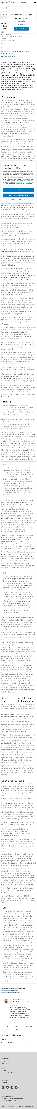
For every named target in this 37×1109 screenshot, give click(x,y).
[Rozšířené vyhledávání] (3, 14)
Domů (3, 8)
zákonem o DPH (30, 454)
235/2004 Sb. (25, 102)
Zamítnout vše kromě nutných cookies (18, 190)
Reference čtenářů (7, 1073)
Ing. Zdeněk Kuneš (16, 1000)
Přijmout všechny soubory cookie (18, 195)
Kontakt (4, 1078)
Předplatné (5, 1080)
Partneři (4, 1070)
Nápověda (4, 1082)
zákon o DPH (6, 107)
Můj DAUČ (4, 1063)
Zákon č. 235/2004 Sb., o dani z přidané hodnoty (16, 1043)
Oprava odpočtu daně (8, 56)
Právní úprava (5, 48)
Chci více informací (21, 28)
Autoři (3, 1068)
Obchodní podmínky (7, 1096)
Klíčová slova (5, 1058)
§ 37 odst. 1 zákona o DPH (20, 556)
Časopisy (4, 1061)
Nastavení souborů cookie (9, 1100)
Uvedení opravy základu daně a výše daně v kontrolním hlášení (15, 52)
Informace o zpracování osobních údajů (12, 1098)
